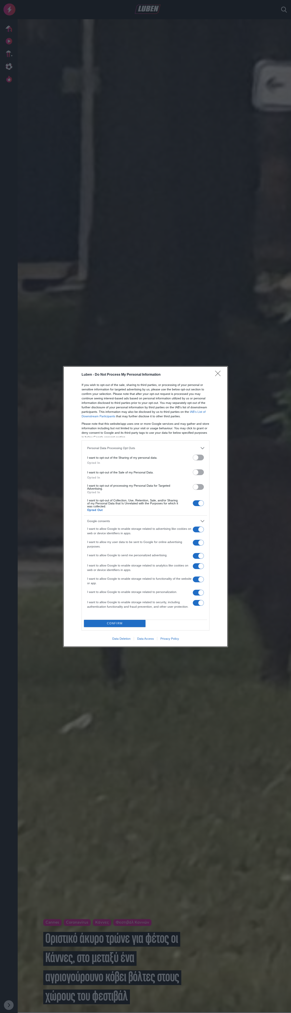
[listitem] (145, 448)
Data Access (145, 638)
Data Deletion (121, 638)
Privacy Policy (169, 638)
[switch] (198, 457)
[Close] (219, 375)
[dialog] (145, 506)
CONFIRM (115, 623)
